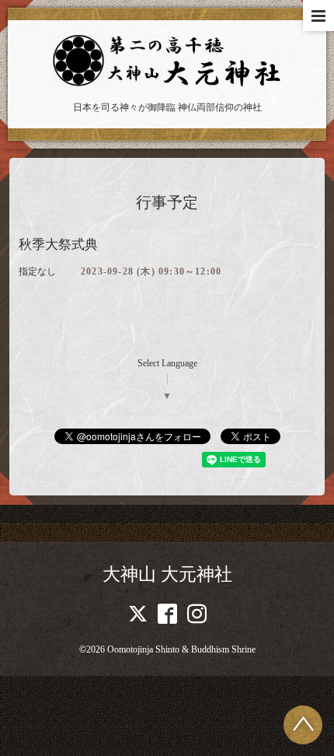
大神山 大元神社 (167, 574)
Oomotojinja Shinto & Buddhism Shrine (181, 649)
